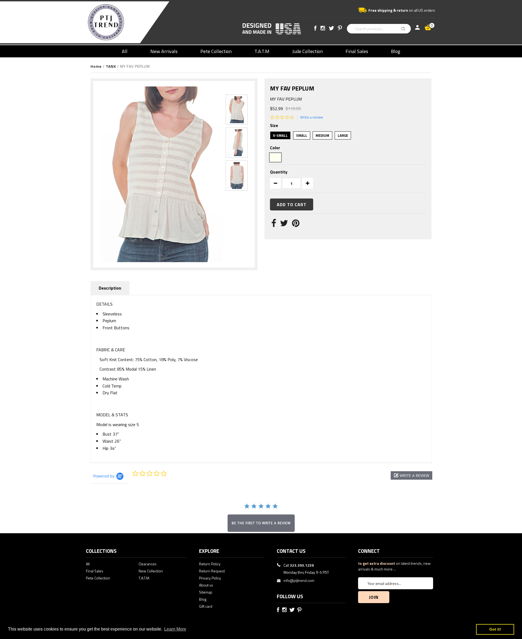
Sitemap (205, 592)
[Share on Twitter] (284, 224)
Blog (395, 51)
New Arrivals (164, 51)
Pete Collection (216, 51)
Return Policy (209, 564)
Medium (322, 135)
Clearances (148, 564)
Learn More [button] (175, 629)
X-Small (280, 135)
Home (96, 66)
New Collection (151, 571)
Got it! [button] (495, 629)
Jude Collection (307, 51)
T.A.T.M (261, 51)
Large (343, 135)
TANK (111, 66)
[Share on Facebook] (273, 224)
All (125, 51)
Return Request (212, 571)
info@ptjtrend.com (299, 580)
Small (301, 135)
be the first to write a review (261, 523)
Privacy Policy (210, 578)
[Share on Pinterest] (295, 224)
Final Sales (357, 51)
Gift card (205, 606)
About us (206, 585)
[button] (411, 475)
